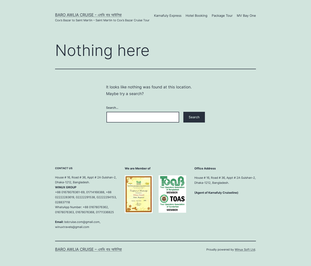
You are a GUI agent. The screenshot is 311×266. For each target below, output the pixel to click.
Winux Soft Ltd (245, 249)
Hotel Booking (196, 16)
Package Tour (222, 16)
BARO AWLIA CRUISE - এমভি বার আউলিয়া (88, 15)
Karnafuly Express (167, 16)
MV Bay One (246, 16)
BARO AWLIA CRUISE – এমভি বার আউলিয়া (88, 249)
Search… (112, 107)
